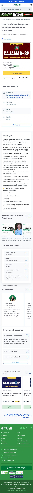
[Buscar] (30, 9)
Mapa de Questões (23, 441)
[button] (26, 216)
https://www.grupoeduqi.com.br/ (17, 488)
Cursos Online (14, 19)
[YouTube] (31, 428)
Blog (19, 432)
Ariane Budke (8, 304)
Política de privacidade (21, 490)
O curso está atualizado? (12, 357)
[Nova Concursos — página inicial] (16, 5)
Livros (3, 441)
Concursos (4, 444)
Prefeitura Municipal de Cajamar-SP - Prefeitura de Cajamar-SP (17, 96)
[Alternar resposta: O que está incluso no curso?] (27, 335)
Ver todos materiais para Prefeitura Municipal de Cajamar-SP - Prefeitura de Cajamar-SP (17, 415)
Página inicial (5, 19)
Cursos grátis (21, 435)
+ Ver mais (15, 362)
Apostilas (4, 435)
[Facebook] (24, 428)
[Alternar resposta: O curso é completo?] (27, 351)
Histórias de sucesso (23, 444)
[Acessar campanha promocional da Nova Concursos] (16, 14)
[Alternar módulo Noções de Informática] (26, 270)
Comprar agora (17, 73)
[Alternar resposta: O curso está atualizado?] (27, 357)
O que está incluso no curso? (13, 336)
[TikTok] (21, 428)
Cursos (3, 438)
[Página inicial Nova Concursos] (6, 428)
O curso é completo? (10, 351)
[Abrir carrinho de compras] (31, 5)
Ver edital (17, 125)
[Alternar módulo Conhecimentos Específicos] (26, 276)
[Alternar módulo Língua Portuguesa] (26, 253)
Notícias (20, 438)
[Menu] (2, 5)
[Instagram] (27, 428)
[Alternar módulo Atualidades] (26, 265)
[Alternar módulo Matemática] (26, 259)
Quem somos (5, 432)
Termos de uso (10, 490)
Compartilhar (7, 39)
